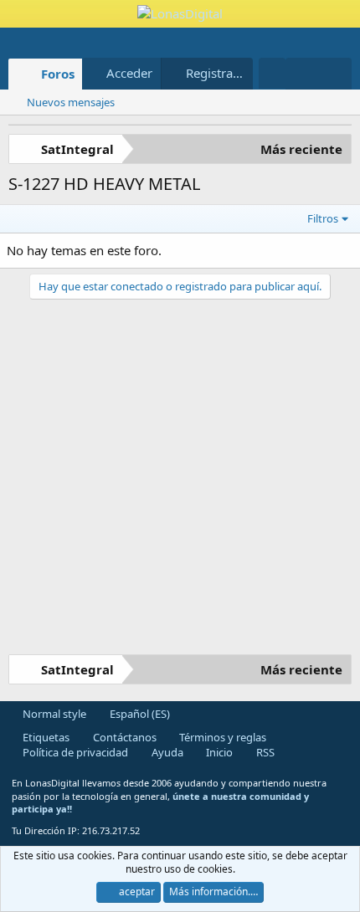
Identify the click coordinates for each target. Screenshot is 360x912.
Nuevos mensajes (71, 102)
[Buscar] (335, 74)
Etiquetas (44, 737)
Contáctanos (123, 737)
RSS (264, 752)
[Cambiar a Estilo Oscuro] (272, 73)
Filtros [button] (322, 218)
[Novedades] (301, 74)
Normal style (53, 713)
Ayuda (166, 752)
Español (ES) (138, 713)
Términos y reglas (221, 737)
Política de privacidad (74, 752)
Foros (58, 73)
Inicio (218, 752)
